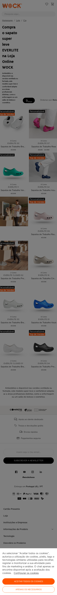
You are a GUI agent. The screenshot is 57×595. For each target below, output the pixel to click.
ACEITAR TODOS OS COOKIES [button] (28, 581)
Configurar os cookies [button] (26, 573)
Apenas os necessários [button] (28, 589)
